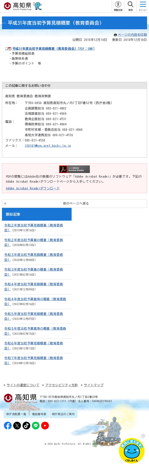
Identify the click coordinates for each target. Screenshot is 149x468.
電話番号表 (39, 414)
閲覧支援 (118, 10)
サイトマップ (94, 385)
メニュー (143, 10)
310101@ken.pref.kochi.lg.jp (48, 145)
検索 (130, 10)
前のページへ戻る (76, 203)
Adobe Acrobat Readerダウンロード (33, 188)
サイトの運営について (23, 385)
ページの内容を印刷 (132, 34)
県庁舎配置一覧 (16, 414)
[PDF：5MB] (53, 48)
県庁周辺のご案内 (63, 414)
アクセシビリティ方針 (61, 385)
